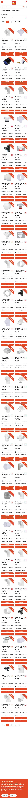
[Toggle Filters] (26, 17)
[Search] (23, 7)
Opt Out (13, 795)
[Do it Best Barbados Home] (14, 3)
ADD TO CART (7, 52)
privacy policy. (12, 787)
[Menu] (2, 2)
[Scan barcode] (26, 7)
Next (19, 21)
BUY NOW (7, 55)
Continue (5, 795)
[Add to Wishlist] (12, 39)
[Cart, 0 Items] (25, 2)
